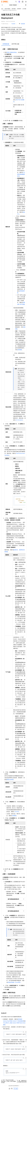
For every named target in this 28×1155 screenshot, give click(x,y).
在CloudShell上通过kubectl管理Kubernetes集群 (14, 1022)
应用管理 (19, 8)
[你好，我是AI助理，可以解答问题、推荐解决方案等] (19, 1)
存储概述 (14, 815)
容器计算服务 (7, 8)
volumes (17, 811)
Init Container (19, 420)
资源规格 (20, 349)
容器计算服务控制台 (12, 52)
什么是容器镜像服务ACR (21, 174)
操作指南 (14, 8)
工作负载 (24, 8)
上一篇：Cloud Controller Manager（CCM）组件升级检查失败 (8, 1081)
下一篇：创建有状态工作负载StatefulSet (22, 1081)
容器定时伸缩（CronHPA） (14, 982)
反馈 (16, 1088)
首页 (2, 8)
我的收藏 (23, 23)
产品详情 (13, 23)
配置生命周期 (10, 779)
